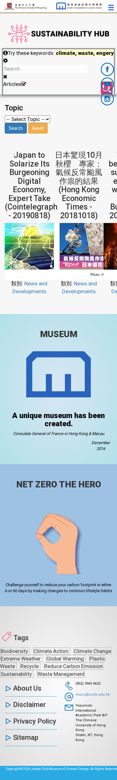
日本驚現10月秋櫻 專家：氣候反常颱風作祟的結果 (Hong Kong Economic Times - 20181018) (79, 185)
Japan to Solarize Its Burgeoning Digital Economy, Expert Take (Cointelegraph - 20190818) (31, 185)
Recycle (30, 666)
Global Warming (65, 658)
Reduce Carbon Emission (73, 666)
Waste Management (61, 674)
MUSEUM (58, 334)
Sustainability (17, 674)
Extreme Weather (21, 658)
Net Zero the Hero (58, 484)
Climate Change (92, 651)
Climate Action (52, 651)
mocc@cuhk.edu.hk (93, 694)
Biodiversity (15, 651)
